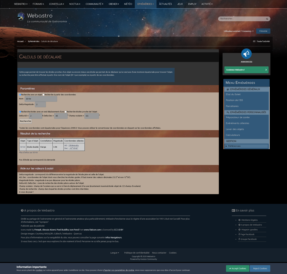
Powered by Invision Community (143, 259)
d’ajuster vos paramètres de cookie (118, 270)
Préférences (234, 146)
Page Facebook (247, 234)
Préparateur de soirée (238, 117)
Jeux (180, 4)
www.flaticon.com (92, 230)
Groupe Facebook (249, 239)
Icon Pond (74, 230)
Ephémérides (145, 4)
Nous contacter (159, 253)
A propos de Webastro (251, 225)
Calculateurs (233, 135)
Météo (128, 4)
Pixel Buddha (63, 230)
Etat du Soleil (233, 94)
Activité (206, 4)
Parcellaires (232, 106)
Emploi (192, 4)
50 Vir (22, 147)
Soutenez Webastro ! (235, 70)
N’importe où (254, 19)
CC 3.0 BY (118, 230)
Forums (37, 4)
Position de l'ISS (234, 100)
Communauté (93, 4)
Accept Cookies (238, 268)
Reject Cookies (260, 268)
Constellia (55, 4)
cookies (39, 270)
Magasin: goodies (249, 229)
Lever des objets (235, 129)
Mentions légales (249, 220)
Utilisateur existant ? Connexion (238, 31)
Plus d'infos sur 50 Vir (28, 152)
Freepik (38, 230)
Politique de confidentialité (136, 253)
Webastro (20, 4)
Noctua (73, 4)
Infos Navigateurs (114, 237)
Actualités (165, 4)
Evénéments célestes (237, 123)
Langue (114, 253)
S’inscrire (263, 31)
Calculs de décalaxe (49, 41)
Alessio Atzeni (49, 230)
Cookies (173, 253)
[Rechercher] (267, 18)
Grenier (113, 4)
